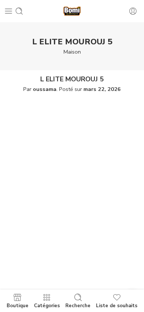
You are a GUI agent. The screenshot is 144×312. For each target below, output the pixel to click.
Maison (72, 51)
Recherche (77, 305)
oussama (44, 89)
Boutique (17, 305)
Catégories (47, 305)
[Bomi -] (72, 11)
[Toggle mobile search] (19, 11)
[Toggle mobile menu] (8, 11)
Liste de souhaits (116, 305)
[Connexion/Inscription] (132, 11)
